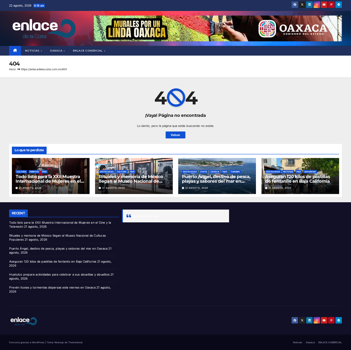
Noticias (32, 50)
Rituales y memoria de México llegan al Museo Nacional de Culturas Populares (131, 181)
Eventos (34, 172)
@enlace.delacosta (145, 216)
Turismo (235, 172)
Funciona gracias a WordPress (27, 342)
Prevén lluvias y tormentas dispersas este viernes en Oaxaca (52, 287)
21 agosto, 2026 (30, 188)
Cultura (21, 172)
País (44, 172)
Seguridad (310, 172)
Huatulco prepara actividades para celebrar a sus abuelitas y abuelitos (59, 274)
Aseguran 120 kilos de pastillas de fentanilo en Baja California (297, 179)
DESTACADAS (107, 172)
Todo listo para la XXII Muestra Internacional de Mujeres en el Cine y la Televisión (48, 181)
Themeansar (75, 342)
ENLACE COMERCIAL (88, 50)
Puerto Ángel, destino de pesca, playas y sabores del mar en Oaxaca (216, 181)
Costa (203, 172)
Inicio (12, 69)
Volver (175, 135)
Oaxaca (56, 50)
